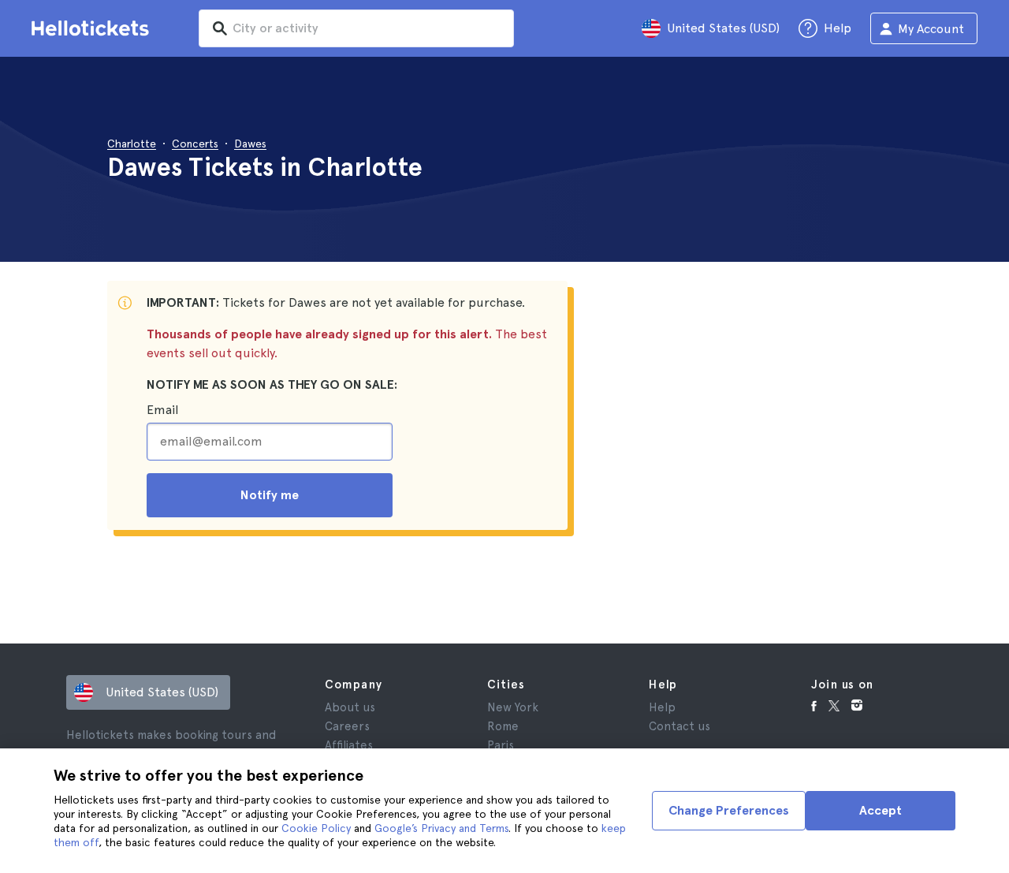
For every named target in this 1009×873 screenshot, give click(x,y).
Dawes (250, 143)
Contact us (679, 726)
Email (162, 409)
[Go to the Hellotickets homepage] (93, 28)
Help (662, 707)
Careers (347, 726)
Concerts (195, 143)
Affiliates (349, 745)
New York (512, 707)
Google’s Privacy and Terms (441, 828)
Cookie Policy (316, 828)
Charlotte (131, 143)
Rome (503, 726)
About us (350, 707)
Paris (500, 745)
